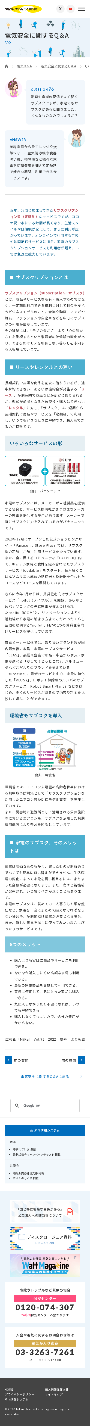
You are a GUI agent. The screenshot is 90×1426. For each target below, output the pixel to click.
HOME (9, 1389)
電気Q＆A (24, 66)
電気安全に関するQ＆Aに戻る (45, 1076)
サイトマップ (54, 1394)
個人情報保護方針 (57, 1389)
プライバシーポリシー (19, 1394)
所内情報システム (16, 1399)
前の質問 (21, 1060)
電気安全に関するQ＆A (58, 66)
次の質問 (69, 1060)
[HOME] (6, 66)
